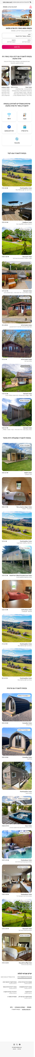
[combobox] (17, 36)
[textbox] (24, 42)
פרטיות (19, 1049)
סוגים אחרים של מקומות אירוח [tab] (25, 977)
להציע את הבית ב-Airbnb (10, 7)
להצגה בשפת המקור (7, 2)
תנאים (14, 1049)
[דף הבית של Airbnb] (30, 6)
